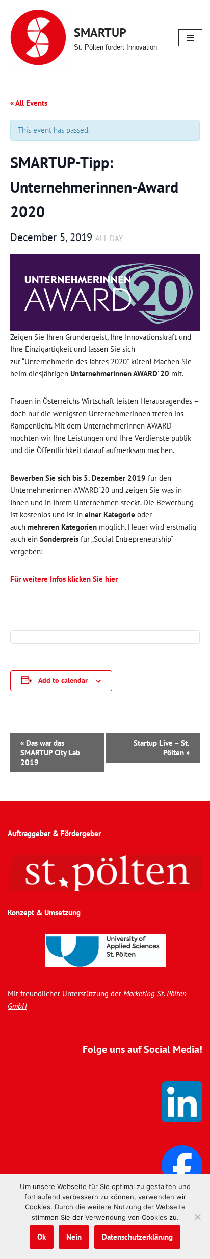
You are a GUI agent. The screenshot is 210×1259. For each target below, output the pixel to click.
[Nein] (197, 1217)
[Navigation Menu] (190, 37)
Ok (41, 1237)
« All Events (28, 103)
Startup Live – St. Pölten (162, 747)
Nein (74, 1237)
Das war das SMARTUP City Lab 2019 (50, 752)
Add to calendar (63, 680)
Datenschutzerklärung (137, 1237)
